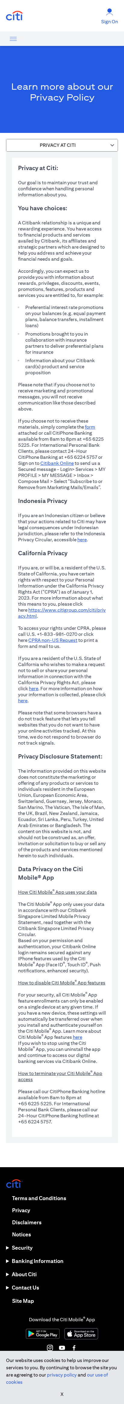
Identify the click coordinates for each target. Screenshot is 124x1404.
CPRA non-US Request (52, 640)
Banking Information (38, 1261)
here (82, 540)
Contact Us (25, 1287)
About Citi (24, 1274)
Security (22, 1248)
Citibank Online (57, 463)
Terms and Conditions (39, 1198)
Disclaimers (27, 1222)
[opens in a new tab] (14, 16)
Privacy (21, 1210)
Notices (21, 1234)
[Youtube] (62, 1347)
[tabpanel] (62, 647)
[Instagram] (50, 1347)
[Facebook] (74, 1347)
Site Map (23, 1301)
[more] (13, 38)
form (90, 427)
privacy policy (62, 1375)
